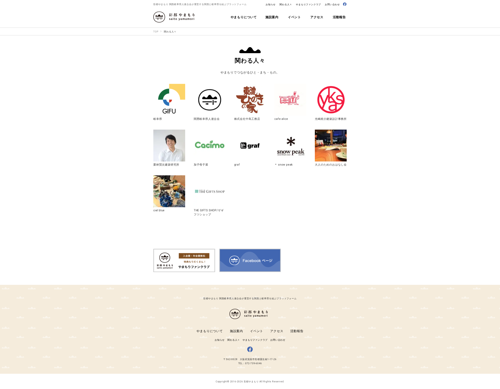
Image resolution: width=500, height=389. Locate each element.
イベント (256, 330)
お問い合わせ (332, 4)
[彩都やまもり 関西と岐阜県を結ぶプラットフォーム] (173, 20)
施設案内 (236, 330)
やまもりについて (209, 330)
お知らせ (271, 4)
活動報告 (296, 330)
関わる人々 (285, 4)
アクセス (276, 330)
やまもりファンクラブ (308, 4)
